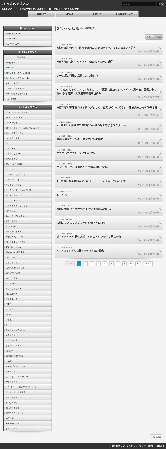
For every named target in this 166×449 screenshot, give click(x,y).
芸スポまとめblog (13, 247)
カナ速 (9, 143)
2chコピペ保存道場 (14, 356)
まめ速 (9, 361)
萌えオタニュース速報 (15, 242)
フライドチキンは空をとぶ (17, 205)
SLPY (8, 304)
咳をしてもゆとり (13, 221)
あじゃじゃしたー (13, 288)
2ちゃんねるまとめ (15, 4)
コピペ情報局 (12, 340)
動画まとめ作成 (12, 62)
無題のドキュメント (14, 159)
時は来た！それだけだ (15, 195)
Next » (148, 263)
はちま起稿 (11, 211)
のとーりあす (12, 278)
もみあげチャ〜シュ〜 (15, 366)
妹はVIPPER (11, 283)
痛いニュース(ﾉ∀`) (14, 117)
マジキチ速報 (12, 382)
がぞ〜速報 (11, 169)
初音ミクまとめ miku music (18, 73)
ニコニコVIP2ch (13, 200)
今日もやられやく (13, 185)
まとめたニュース (13, 345)
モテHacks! (11, 99)
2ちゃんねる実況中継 (15, 252)
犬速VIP (9, 309)
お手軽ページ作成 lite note (17, 78)
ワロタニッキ (12, 299)
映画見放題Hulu (13, 33)
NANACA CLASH (13, 44)
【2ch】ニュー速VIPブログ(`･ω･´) (21, 387)
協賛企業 (10, 418)
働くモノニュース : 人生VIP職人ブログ (23, 128)
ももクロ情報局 (12, 83)
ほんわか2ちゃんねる (15, 268)
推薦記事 (96, 13)
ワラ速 (9, 320)
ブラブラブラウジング (15, 263)
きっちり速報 (12, 428)
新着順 (150, 37)
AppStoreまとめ (13, 423)
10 (138, 263)
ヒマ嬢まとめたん (13, 397)
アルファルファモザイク (16, 112)
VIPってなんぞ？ (13, 273)
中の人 (9, 314)
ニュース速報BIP (13, 154)
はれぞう (10, 351)
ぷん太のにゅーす (13, 231)
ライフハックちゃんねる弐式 (18, 190)
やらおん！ (11, 335)
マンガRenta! (12, 39)
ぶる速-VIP (10, 371)
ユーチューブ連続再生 (15, 57)
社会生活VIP (11, 294)
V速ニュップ (11, 257)
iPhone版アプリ (124, 13)
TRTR (8, 325)
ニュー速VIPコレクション (17, 216)
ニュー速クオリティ (14, 133)
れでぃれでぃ (12, 403)
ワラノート (11, 148)
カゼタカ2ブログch (14, 237)
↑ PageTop (156, 437)
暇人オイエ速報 (12, 408)
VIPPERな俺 (11, 123)
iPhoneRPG (11, 68)
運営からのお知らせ (14, 413)
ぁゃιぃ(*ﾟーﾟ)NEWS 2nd (17, 377)
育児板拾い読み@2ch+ (16, 330)
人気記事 (69, 13)
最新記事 (41, 13)
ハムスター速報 (12, 138)
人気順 (158, 37)
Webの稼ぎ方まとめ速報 (16, 94)
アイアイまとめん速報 (15, 392)
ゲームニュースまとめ (15, 88)
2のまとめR (11, 226)
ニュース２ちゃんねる (15, 174)
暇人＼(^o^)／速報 (14, 164)
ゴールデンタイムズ (14, 180)
